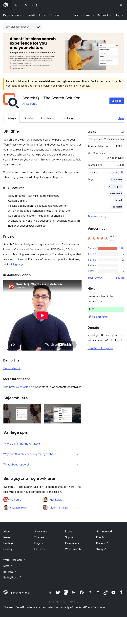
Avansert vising (97, 216)
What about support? (16, 464)
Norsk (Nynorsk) (21, 592)
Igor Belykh (56, 499)
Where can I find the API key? (21, 443)
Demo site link (12, 368)
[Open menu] (121, 5)
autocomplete (115, 186)
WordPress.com (14, 560)
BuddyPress (12, 577)
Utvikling (67, 118)
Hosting (8, 543)
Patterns (39, 549)
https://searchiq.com (21, 387)
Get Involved (104, 531)
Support (70, 537)
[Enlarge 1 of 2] (36, 408)
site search (116, 207)
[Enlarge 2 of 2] (77, 408)
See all (120, 277)
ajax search (116, 179)
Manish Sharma (58, 507)
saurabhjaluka (18, 507)
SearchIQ (32, 103)
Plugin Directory (12, 15)
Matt (8, 565)
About (7, 531)
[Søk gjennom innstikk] (38, 26)
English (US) (117, 172)
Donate (102, 543)
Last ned (117, 100)
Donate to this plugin (100, 348)
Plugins (38, 543)
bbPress (10, 571)
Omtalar (28, 118)
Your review (95, 277)
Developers (72, 543)
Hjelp (121, 118)
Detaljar (11, 118)
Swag (101, 549)
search (119, 200)
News (6, 537)
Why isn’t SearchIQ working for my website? (30, 454)
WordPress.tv (75, 549)
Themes (39, 537)
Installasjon (48, 118)
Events (100, 537)
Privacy (7, 549)
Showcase (40, 531)
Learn (68, 531)
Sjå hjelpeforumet (98, 316)
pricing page (16, 264)
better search (115, 193)
